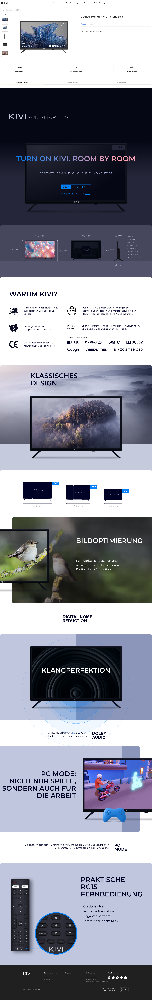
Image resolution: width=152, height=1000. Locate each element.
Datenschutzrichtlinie (92, 977)
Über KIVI (87, 3)
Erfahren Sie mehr (22, 82)
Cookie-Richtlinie (91, 979)
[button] (4, 14)
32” (92, 22)
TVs (66, 977)
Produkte (47, 977)
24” (84, 22)
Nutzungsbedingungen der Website (97, 981)
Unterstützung (99, 3)
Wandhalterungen (73, 3)
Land (125, 989)
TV (62, 3)
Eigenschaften (72, 82)
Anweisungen (122, 82)
